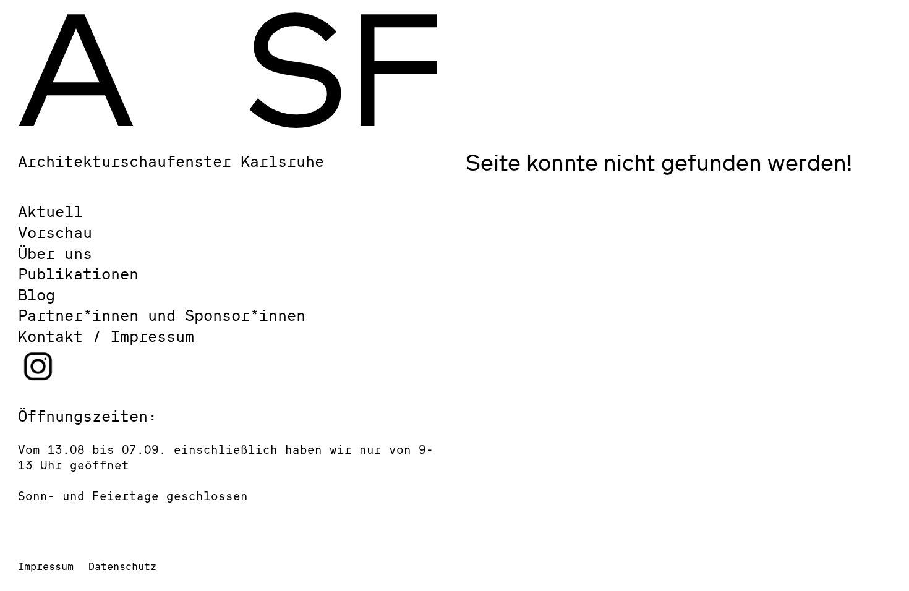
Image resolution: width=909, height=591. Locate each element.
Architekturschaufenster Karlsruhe (171, 161)
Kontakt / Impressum (106, 336)
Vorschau (55, 232)
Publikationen (78, 274)
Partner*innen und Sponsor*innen (161, 315)
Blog (36, 295)
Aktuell (50, 211)
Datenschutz (122, 566)
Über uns (55, 253)
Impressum (46, 566)
